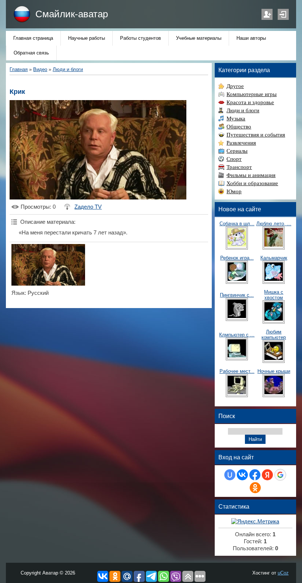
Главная (19, 69)
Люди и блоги (68, 69)
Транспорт (239, 167)
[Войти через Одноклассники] (255, 487)
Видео (40, 69)
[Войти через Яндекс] (267, 474)
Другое (235, 86)
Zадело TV (88, 207)
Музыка (235, 118)
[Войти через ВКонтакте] (242, 474)
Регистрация (267, 14)
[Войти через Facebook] (254, 474)
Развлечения (241, 143)
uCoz (283, 573)
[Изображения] (48, 265)
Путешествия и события (255, 135)
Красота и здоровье (250, 102)
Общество (238, 127)
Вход (283, 14)
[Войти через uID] (229, 474)
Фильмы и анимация (250, 175)
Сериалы (236, 151)
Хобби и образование (252, 183)
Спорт (234, 159)
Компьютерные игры (251, 94)
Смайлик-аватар (71, 14)
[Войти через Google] (280, 475)
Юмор (234, 191)
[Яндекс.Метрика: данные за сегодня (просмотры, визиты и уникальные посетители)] (255, 521)
